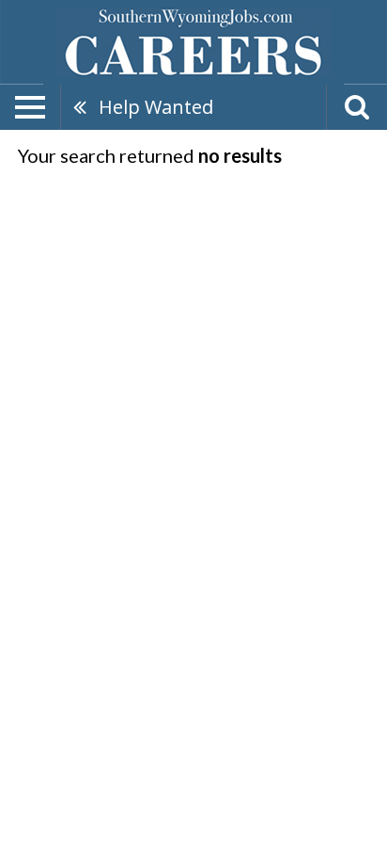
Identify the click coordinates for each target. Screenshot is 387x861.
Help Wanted (156, 107)
